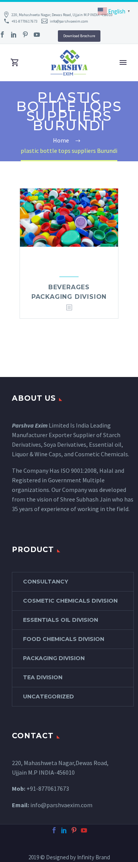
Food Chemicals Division (63, 639)
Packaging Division (54, 658)
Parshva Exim (30, 425)
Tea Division (42, 677)
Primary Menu (123, 62)
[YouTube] (37, 34)
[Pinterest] (25, 34)
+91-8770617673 (25, 21)
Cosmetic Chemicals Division (70, 600)
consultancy (45, 581)
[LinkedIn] (14, 34)
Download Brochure (79, 35)
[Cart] (15, 62)
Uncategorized (48, 696)
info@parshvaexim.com (69, 21)
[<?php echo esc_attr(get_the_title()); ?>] (69, 308)
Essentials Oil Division (60, 619)
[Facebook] (54, 830)
